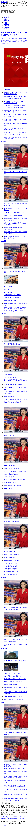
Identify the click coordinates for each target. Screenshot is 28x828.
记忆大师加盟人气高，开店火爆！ (13, 402)
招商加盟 (6, 20)
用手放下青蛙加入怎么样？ (11, 563)
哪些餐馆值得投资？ (9, 292)
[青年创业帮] (8, 13)
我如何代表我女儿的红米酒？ (12, 468)
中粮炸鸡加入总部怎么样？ (11, 569)
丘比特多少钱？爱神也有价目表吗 (13, 215)
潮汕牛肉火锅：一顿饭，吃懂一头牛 (14, 212)
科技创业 (6, 17)
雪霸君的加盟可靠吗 (9, 396)
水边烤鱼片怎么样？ (9, 557)
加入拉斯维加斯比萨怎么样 (11, 560)
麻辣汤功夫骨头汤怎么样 (10, 574)
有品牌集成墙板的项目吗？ (11, 684)
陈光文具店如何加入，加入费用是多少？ (15, 471)
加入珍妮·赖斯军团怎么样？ (11, 571)
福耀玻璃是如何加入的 (10, 477)
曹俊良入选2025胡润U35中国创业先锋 (14, 769)
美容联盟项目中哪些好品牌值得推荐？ (14, 699)
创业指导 (6, 24)
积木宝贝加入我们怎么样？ (11, 566)
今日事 (5, 29)
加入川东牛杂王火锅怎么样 (11, 554)
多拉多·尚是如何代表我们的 (11, 474)
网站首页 (6, 16)
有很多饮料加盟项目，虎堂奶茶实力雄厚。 (15, 399)
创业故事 (6, 19)
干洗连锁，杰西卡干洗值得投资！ (13, 297)
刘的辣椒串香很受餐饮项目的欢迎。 (14, 696)
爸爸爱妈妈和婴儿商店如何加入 (12, 485)
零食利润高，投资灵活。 (10, 300)
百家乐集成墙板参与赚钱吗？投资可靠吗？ (15, 308)
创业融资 (6, 25)
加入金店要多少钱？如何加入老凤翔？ (14, 479)
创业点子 (6, 22)
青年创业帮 (4, 2)
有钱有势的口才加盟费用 (10, 377)
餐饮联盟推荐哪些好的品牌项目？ (13, 676)
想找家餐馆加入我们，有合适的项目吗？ (15, 679)
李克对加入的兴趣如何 (10, 482)
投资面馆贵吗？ (8, 289)
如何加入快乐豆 (8, 488)
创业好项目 (7, 27)
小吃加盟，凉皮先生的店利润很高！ (14, 384)
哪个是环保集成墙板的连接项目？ (13, 681)
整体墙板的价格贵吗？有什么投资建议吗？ (15, 311)
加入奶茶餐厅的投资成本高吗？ (12, 295)
